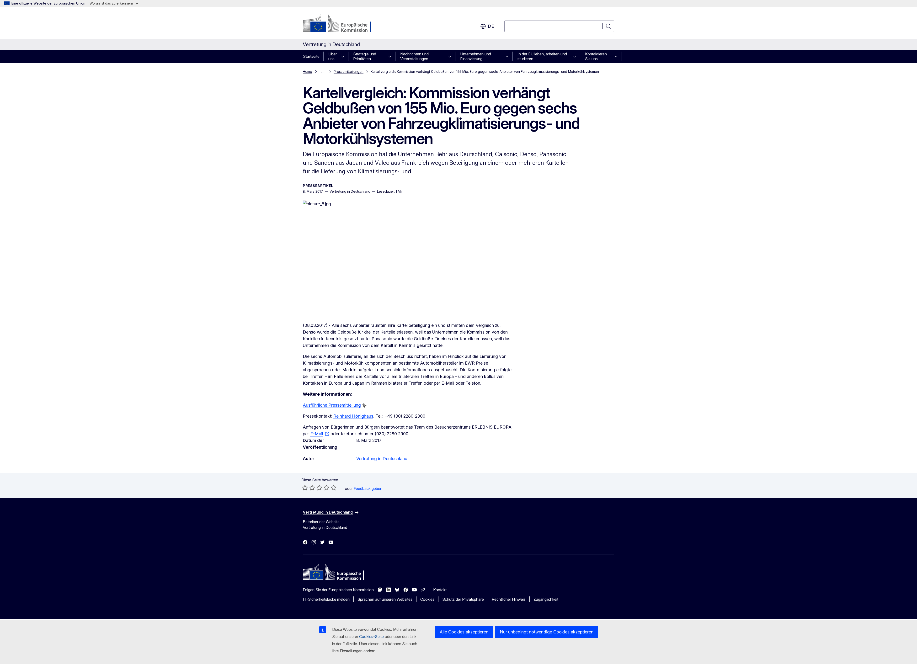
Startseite (311, 56)
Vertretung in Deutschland (381, 458)
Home (307, 71)
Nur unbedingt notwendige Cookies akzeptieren (546, 631)
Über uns (332, 56)
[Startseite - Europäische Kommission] (341, 23)
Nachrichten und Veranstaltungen (414, 56)
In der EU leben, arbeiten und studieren (542, 56)
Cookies (427, 599)
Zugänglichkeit (545, 599)
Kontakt (440, 589)
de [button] (491, 26)
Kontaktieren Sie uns (596, 56)
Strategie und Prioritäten (364, 56)
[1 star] (305, 487)
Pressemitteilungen (348, 71)
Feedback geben (368, 488)
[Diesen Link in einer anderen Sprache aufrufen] (364, 405)
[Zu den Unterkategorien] (344, 56)
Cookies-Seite (371, 636)
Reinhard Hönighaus (353, 416)
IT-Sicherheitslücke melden (326, 599)
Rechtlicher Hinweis (509, 599)
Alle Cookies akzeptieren (464, 631)
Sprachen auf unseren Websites (384, 599)
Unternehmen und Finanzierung (475, 56)
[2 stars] (308, 487)
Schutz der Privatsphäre (463, 599)
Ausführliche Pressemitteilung (332, 405)
